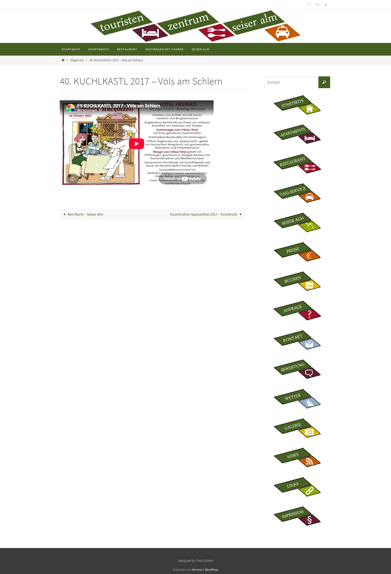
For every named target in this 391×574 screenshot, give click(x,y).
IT (309, 4)
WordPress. (211, 570)
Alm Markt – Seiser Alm (85, 214)
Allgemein (77, 60)
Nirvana (197, 570)
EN (317, 4)
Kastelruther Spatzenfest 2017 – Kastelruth (204, 214)
